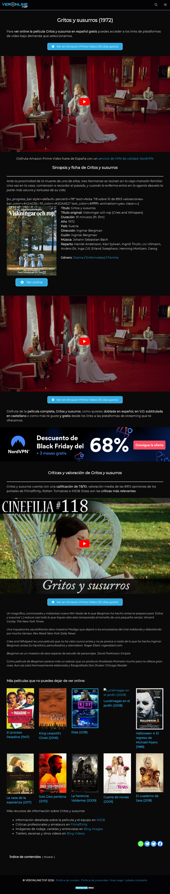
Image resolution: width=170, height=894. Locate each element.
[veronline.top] (15, 5)
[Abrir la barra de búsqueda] (156, 5)
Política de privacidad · (95, 880)
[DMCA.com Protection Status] (85, 888)
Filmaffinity (79, 824)
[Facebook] (160, 844)
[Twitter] (154, 844)
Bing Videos (76, 833)
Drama (78, 257)
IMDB (101, 820)
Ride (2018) (79, 732)
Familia (113, 257)
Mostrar (48, 857)
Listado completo (136, 880)
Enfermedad (95, 257)
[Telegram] (147, 844)
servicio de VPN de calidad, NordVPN (126, 158)
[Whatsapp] (141, 844)
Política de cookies (67, 880)
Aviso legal (116, 880)
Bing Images (93, 829)
